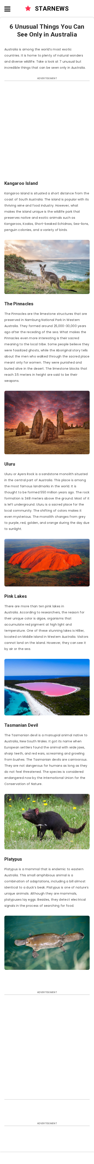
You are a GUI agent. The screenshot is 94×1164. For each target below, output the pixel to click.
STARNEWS (51, 8)
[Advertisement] (47, 132)
